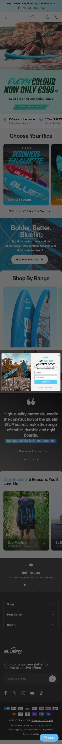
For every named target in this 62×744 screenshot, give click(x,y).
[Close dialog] (59, 355)
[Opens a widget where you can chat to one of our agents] (49, 738)
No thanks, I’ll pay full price (45, 387)
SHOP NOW (46, 382)
